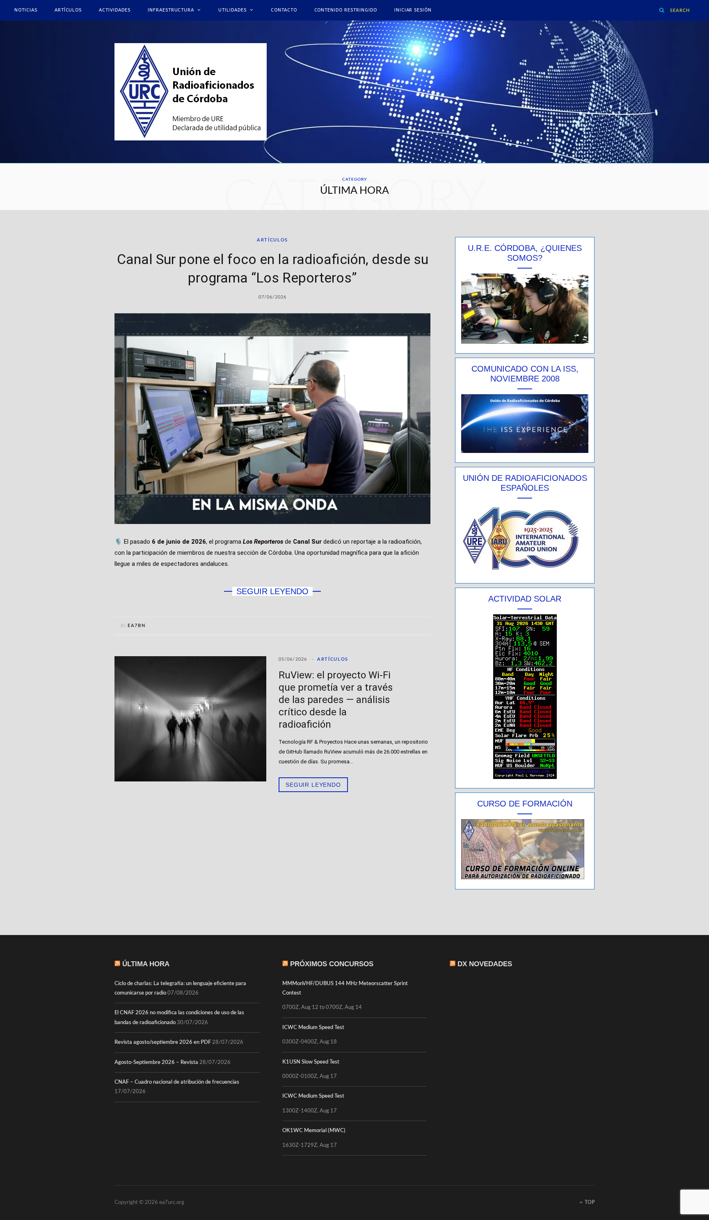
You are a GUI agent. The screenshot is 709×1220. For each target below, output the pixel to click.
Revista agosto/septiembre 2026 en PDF (162, 1042)
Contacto (284, 10)
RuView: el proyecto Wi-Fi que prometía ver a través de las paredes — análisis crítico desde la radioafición (336, 699)
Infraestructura (171, 10)
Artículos (68, 10)
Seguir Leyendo (313, 784)
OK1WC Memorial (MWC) (313, 1130)
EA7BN (136, 625)
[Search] (662, 10)
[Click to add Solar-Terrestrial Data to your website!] (525, 777)
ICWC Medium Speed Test (313, 1027)
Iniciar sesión (413, 10)
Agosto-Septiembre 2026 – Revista (156, 1062)
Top (589, 1202)
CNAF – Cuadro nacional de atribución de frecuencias (176, 1082)
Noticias (25, 10)
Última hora (145, 964)
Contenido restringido (345, 10)
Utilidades (232, 10)
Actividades (114, 10)
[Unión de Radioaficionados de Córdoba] (190, 91)
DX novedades (484, 964)
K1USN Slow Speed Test (310, 1062)
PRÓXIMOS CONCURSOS (331, 964)
